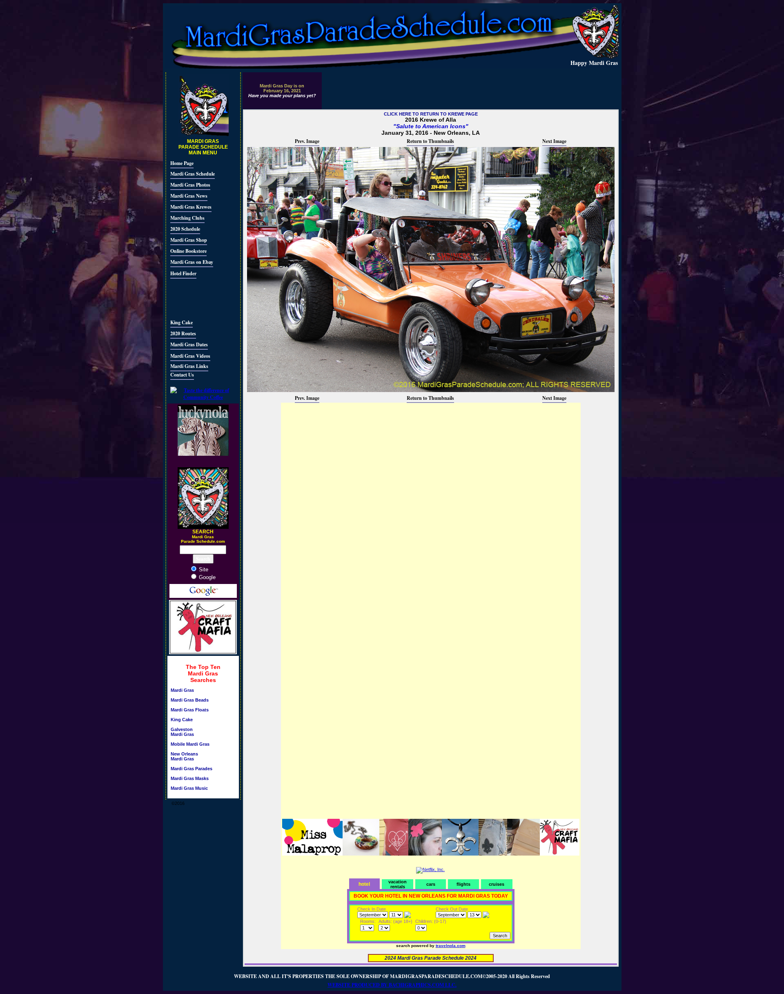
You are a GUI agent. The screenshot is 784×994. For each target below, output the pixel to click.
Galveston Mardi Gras (182, 732)
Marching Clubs (187, 217)
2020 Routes (183, 333)
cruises (496, 884)
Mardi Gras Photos (190, 184)
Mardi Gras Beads (190, 700)
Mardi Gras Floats (190, 709)
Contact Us (182, 374)
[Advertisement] (194, 297)
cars (430, 884)
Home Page (182, 163)
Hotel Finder (183, 273)
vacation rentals (397, 884)
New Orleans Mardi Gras (184, 756)
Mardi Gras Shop (188, 239)
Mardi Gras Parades (191, 768)
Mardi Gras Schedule (192, 173)
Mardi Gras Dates (189, 344)
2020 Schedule (185, 228)
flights (463, 884)
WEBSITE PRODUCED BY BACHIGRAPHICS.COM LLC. (392, 984)
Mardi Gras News (188, 195)
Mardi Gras (182, 690)
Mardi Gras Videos (190, 355)
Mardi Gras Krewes (191, 206)
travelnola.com (451, 945)
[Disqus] (430, 506)
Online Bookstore (188, 250)
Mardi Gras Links (189, 366)
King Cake (181, 322)
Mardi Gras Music (189, 788)
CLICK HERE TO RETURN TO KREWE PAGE (431, 113)
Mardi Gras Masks (190, 778)
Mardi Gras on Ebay (191, 262)
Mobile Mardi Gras (190, 744)
